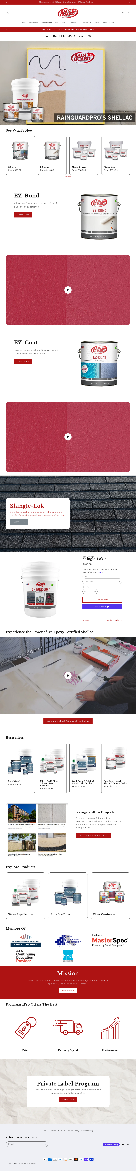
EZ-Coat (12, 167)
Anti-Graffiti (59, 914)
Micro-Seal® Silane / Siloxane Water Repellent (50, 783)
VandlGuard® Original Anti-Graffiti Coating (83, 782)
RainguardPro (17, 1163)
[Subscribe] (45, 1144)
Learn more (68, 990)
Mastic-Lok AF (79, 167)
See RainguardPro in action (93, 835)
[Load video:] (68, 290)
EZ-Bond (44, 167)
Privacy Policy (87, 1131)
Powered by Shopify (29, 1163)
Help (63, 1131)
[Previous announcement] (6, 2)
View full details (112, 620)
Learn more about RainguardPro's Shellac (68, 721)
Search (46, 1131)
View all (68, 176)
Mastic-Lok (109, 167)
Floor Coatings (102, 914)
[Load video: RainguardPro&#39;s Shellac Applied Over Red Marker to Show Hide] (68, 675)
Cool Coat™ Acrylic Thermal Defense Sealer (115, 782)
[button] (8, 12)
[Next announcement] (129, 2)
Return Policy (73, 1131)
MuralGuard (14, 781)
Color (84, 577)
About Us (55, 1131)
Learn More (23, 215)
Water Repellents (19, 914)
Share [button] (87, 620)
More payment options (102, 612)
